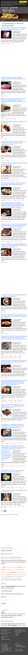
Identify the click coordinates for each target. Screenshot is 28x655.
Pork (2, 507)
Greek (11, 357)
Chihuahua (10, 400)
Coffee (19, 569)
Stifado (19, 356)
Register (16, 614)
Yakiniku (8, 43)
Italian (7, 401)
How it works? (4, 646)
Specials (2, 221)
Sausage (14, 200)
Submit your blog (5, 645)
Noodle (18, 574)
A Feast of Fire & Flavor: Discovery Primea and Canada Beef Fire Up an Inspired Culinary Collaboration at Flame (13, 143)
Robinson (14, 576)
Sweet (9, 578)
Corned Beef (3, 400)
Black (2, 377)
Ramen (8, 180)
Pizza (25, 574)
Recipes (3, 20)
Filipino (8, 572)
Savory (15, 506)
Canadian (3, 241)
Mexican (20, 400)
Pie (23, 487)
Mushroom (3, 487)
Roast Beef (3, 180)
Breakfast (9, 567)
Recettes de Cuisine (19, 650)
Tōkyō (15, 578)
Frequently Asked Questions (7, 648)
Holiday (21, 572)
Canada (7, 118)
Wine (16, 241)
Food (2, 138)
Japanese (3, 43)
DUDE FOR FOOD (17, 31)
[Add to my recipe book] (25, 29)
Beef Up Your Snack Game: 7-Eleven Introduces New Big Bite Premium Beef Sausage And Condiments (13, 184)
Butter (19, 506)
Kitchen (15, 400)
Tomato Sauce (4, 356)
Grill (15, 401)
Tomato (2, 357)
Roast (13, 180)
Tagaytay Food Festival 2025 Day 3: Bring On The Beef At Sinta (14, 122)
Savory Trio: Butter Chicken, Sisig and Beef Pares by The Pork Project (13, 491)
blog (2, 637)
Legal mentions (5, 636)
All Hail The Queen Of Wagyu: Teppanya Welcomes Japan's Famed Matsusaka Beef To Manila (13, 78)
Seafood (20, 576)
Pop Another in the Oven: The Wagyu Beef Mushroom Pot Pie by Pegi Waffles (12, 471)
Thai (12, 578)
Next (12, 511)
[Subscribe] (12, 31)
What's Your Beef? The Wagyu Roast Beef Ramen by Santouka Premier (14, 163)
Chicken (10, 506)
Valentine (17, 578)
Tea (11, 578)
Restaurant (10, 576)
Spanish (23, 576)
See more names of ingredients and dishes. (12, 579)
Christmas (13, 569)
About (17, 633)
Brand (11, 401)
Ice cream (24, 572)
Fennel (7, 357)
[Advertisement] (14, 61)
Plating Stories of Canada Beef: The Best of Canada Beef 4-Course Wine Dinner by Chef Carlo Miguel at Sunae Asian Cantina (12, 426)
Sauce (15, 357)
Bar (5, 312)
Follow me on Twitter (6, 639)
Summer (7, 578)
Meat (2, 421)
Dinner (2, 118)
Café (19, 567)
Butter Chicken (4, 506)
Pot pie (12, 487)
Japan (2, 96)
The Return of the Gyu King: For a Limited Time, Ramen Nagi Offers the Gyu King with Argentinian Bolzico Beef (14, 316)
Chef (11, 118)
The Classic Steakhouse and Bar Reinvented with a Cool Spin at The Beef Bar (14, 295)
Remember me (5, 610)
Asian (11, 443)
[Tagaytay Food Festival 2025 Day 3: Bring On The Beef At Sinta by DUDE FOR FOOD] (6, 128)
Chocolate (9, 569)
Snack (19, 200)
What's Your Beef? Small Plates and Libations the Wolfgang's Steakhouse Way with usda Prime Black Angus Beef (14, 362)
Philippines (21, 574)
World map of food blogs (20, 646)
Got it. (23, 1)
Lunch (13, 574)
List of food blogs (19, 645)
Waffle (8, 487)
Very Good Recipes (4, 629)
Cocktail (16, 569)
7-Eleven (9, 200)
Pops (20, 487)
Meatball (10, 356)
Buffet (14, 567)
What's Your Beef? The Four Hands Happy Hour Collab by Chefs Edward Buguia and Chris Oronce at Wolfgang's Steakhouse (14, 245)
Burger (16, 567)
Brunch (12, 567)
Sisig (23, 506)
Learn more (13, 5)
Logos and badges (5, 649)
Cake (22, 567)
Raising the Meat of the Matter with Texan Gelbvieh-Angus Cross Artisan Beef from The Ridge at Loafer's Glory (12, 406)
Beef (13, 43)
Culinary (2, 160)
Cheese (25, 567)
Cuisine (15, 356)
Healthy (18, 572)
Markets (15, 574)
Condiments (3, 200)
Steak (5, 578)
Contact (17, 635)
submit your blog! (22, 625)
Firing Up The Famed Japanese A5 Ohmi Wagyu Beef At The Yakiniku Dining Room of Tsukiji (13, 28)
